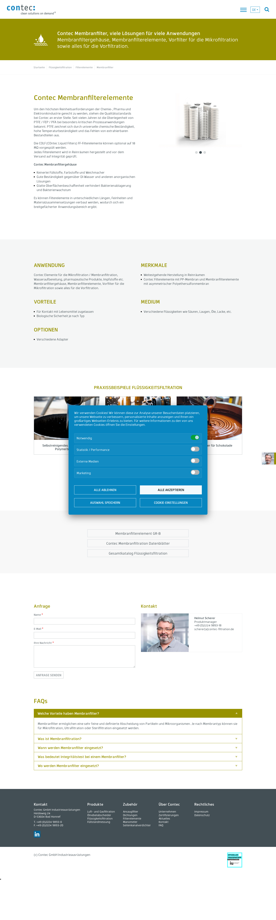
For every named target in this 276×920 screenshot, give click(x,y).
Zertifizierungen (169, 815)
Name (37, 614)
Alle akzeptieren (171, 490)
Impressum (201, 811)
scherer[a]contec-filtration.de (214, 629)
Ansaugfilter (130, 811)
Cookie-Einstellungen (171, 503)
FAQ (161, 825)
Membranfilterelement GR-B (138, 533)
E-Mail (37, 629)
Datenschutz (202, 815)
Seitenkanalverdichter (137, 825)
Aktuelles (164, 818)
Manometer (130, 822)
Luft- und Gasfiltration (101, 811)
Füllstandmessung (98, 822)
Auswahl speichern (105, 503)
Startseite (39, 67)
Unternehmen (167, 811)
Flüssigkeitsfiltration (60, 67)
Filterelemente (132, 818)
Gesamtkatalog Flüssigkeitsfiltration (138, 553)
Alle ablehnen (105, 490)
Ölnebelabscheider (99, 815)
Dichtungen (130, 815)
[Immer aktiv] (195, 437)
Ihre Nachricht (43, 643)
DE (254, 10)
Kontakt (163, 822)
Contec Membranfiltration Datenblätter (138, 543)
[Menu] (243, 10)
